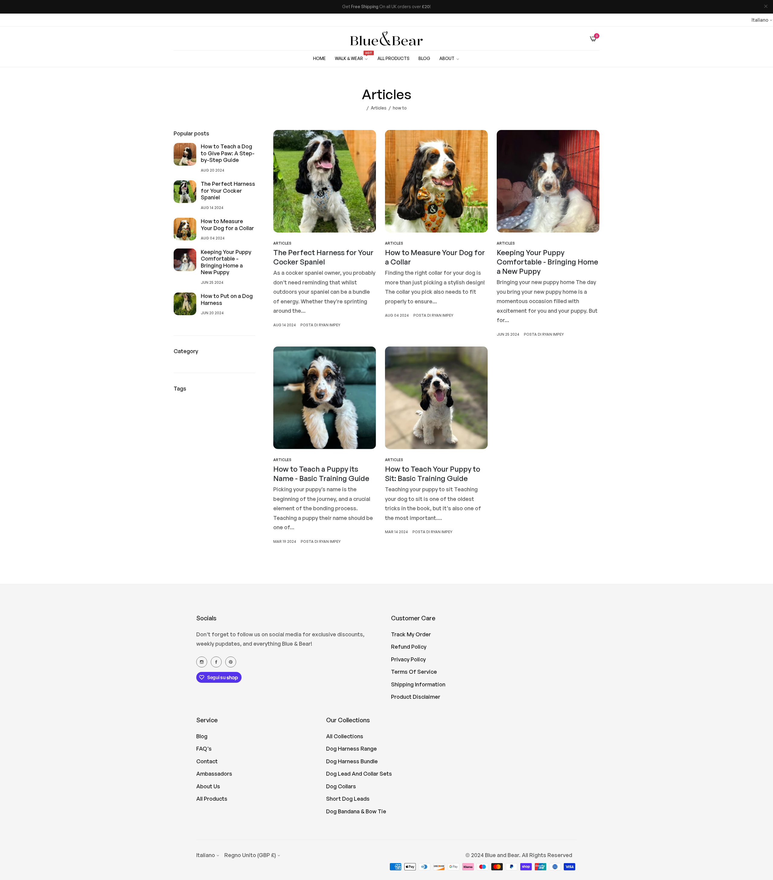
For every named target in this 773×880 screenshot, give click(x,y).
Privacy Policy (408, 659)
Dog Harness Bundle (352, 761)
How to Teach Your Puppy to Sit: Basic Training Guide (432, 473)
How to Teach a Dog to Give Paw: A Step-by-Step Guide (228, 153)
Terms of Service (414, 671)
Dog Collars (341, 786)
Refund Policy (408, 646)
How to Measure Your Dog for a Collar (227, 224)
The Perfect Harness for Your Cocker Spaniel (228, 190)
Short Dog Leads (348, 798)
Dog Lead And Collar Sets (359, 773)
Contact (207, 761)
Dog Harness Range (351, 748)
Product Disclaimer (415, 696)
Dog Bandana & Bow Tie (356, 811)
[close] (765, 7)
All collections (344, 736)
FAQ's (204, 748)
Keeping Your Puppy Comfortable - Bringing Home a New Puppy (226, 262)
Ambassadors (214, 773)
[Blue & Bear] (386, 38)
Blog (201, 736)
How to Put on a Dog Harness (227, 299)
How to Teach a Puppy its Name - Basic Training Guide (321, 473)
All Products (211, 798)
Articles (378, 107)
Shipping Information (418, 684)
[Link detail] (201, 661)
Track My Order (411, 634)
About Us (208, 786)
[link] (449, 58)
